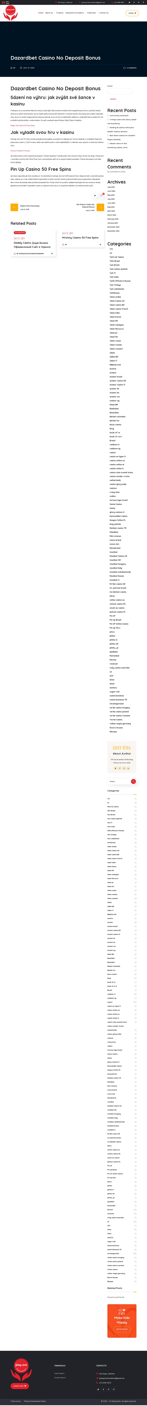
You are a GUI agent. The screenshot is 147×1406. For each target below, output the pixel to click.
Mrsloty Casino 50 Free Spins (80, 237)
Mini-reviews (115, 536)
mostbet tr (115, 580)
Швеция (113, 731)
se (111, 671)
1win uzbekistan (117, 289)
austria (113, 368)
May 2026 (111, 195)
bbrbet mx (114, 420)
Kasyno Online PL (118, 520)
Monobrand (115, 548)
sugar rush (115, 691)
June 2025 (111, 203)
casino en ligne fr (118, 456)
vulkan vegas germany (120, 723)
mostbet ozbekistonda (120, 572)
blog (112, 428)
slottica (113, 687)
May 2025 (111, 207)
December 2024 (113, 227)
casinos (113, 488)
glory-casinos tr (117, 512)
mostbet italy (116, 568)
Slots (112, 679)
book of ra (115, 432)
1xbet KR (114, 321)
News (112, 596)
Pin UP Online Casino (119, 624)
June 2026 (111, 191)
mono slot (114, 544)
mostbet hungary (118, 564)
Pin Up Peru (115, 628)
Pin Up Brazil (115, 620)
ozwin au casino (117, 608)
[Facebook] (134, 2)
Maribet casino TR (118, 528)
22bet (112, 353)
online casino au (117, 600)
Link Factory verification (119, 116)
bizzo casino (115, 424)
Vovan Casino (116, 719)
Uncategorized (20, 232)
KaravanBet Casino (118, 516)
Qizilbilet (114, 652)
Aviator (113, 372)
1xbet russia (115, 341)
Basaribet (114, 412)
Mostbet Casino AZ (118, 556)
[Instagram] (139, 2)
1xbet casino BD (117, 305)
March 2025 (111, 215)
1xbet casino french (119, 309)
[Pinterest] (143, 2)
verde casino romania (120, 715)
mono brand (115, 540)
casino (113, 452)
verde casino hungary (120, 707)
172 (111, 249)
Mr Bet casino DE (117, 584)
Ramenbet (114, 656)
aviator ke (114, 392)
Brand (112, 440)
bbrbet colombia (117, 416)
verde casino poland (119, 711)
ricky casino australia (119, 667)
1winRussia (114, 293)
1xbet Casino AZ (117, 301)
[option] (33, 245)
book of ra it (116, 436)
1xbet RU (114, 337)
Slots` (112, 683)
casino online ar (117, 464)
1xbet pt (113, 333)
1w (111, 253)
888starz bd (115, 364)
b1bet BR (114, 404)
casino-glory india (118, 484)
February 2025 (112, 219)
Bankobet (114, 408)
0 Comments (131, 68)
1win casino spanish (119, 269)
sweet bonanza (117, 695)
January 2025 (112, 223)
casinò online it (117, 468)
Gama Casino (116, 504)
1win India (114, 277)
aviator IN (114, 388)
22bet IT (113, 361)
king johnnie (115, 524)
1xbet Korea (115, 317)
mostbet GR (115, 560)
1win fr (113, 273)
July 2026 (111, 187)
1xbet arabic (115, 297)
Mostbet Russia (117, 576)
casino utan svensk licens (121, 472)
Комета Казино (116, 727)
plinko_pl (114, 648)
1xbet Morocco (117, 329)
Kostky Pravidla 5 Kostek (20, 151)
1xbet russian (116, 345)
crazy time (115, 492)
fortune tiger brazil (119, 500)
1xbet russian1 (116, 349)
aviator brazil (116, 376)
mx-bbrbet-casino (118, 592)
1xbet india (115, 313)
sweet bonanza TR (118, 699)
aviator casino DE (118, 380)
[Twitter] (129, 2)
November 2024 (113, 231)
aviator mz (115, 396)
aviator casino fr (117, 384)
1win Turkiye (115, 285)
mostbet (114, 552)
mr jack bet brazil (118, 588)
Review (113, 660)
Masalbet (114, 532)
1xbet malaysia (117, 325)
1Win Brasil (115, 261)
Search (109, 86)
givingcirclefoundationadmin (31, 254)
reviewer (114, 664)
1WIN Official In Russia (120, 281)
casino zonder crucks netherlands (120, 478)
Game (112, 508)
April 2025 (111, 211)
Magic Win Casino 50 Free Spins (23, 125)
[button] (132, 13)
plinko (112, 636)
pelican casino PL (118, 612)
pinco (112, 632)
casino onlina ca (117, 460)
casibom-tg (115, 448)
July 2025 (111, 199)
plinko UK (114, 644)
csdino (113, 496)
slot (111, 675)
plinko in (113, 640)
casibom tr (115, 444)
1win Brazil (114, 265)
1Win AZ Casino (117, 257)
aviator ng (114, 400)
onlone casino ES (117, 604)
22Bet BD (114, 357)
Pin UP (112, 616)
